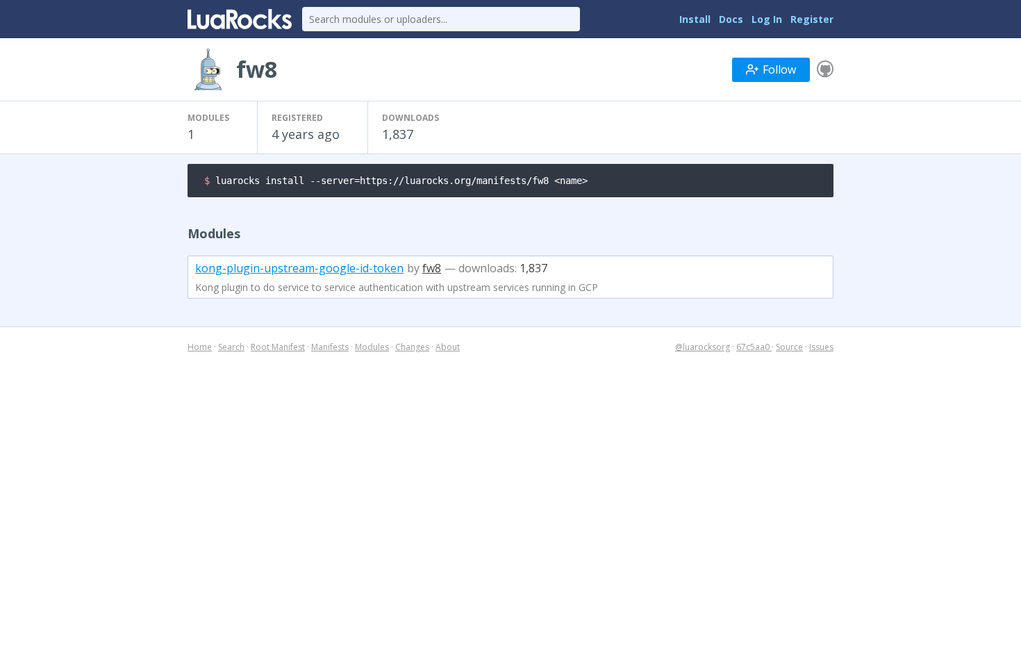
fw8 (431, 268)
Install (695, 19)
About (447, 347)
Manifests (330, 347)
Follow (779, 69)
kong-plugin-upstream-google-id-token (299, 268)
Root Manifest (278, 347)
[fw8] (825, 69)
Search (231, 347)
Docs (731, 19)
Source (789, 347)
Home (200, 347)
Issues (821, 347)
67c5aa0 (754, 347)
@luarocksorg (702, 347)
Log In (767, 19)
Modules (372, 347)
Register (811, 19)
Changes (412, 347)
